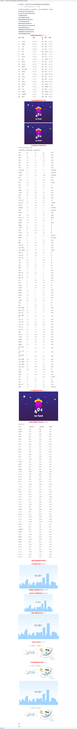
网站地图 (2, 728)
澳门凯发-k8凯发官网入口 (29, 6)
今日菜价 (38, 6)
